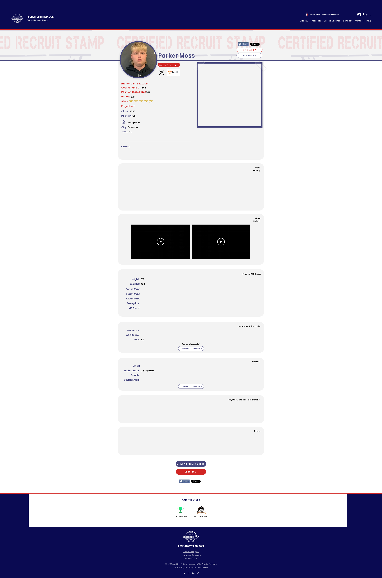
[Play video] (160, 241)
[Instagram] (197, 573)
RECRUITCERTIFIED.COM (40, 17)
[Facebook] (188, 573)
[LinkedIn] (193, 573)
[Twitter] (184, 573)
